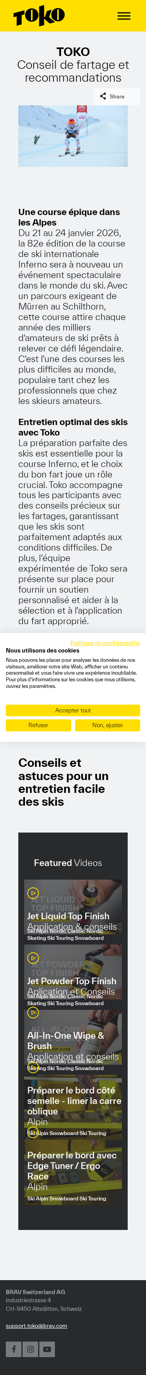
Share (117, 96)
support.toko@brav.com (36, 1326)
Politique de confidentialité (105, 643)
